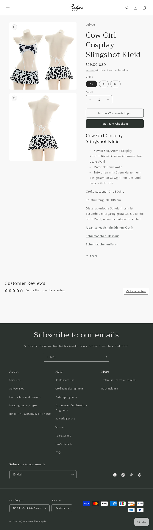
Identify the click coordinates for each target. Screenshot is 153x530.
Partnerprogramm (66, 397)
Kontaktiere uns (64, 380)
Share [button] (93, 255)
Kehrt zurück (63, 435)
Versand (90, 70)
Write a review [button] (136, 291)
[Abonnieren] (106, 357)
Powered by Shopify (36, 521)
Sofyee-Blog (16, 388)
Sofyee (21, 521)
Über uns (15, 380)
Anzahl (89, 92)
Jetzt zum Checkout (115, 123)
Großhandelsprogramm (69, 388)
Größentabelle (64, 444)
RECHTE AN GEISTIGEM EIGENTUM (30, 414)
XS (91, 83)
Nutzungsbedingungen (23, 405)
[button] (8, 8)
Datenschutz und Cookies (24, 397)
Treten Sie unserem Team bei (118, 380)
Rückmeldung (109, 388)
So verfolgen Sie (65, 418)
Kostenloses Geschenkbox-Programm (71, 408)
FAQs (58, 452)
